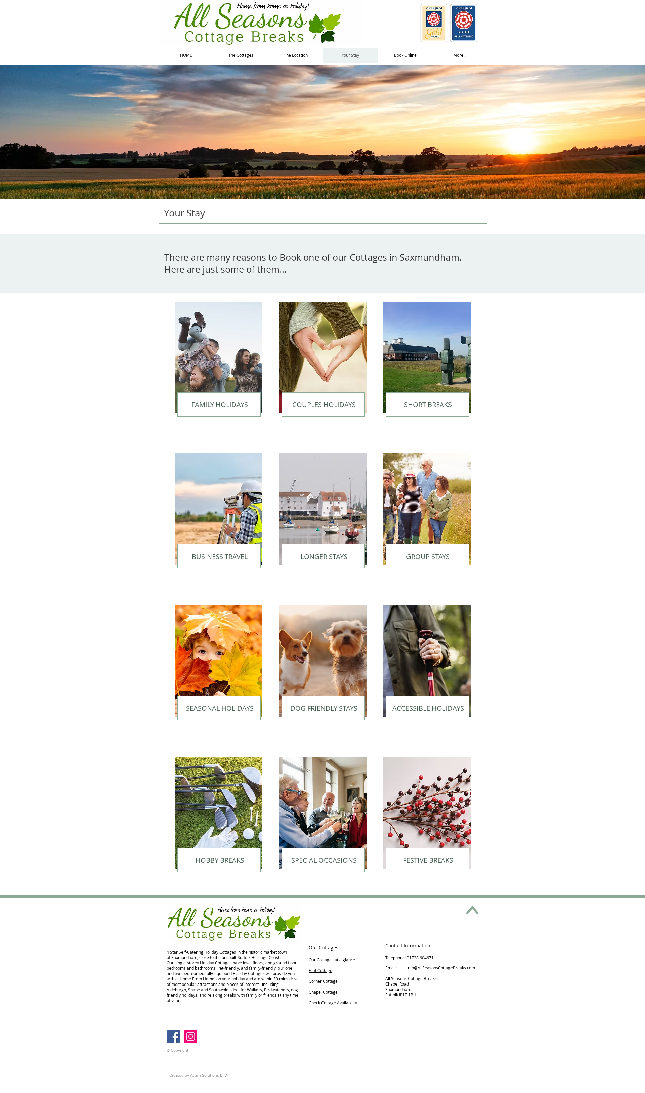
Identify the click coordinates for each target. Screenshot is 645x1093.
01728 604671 (420, 957)
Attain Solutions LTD (208, 1075)
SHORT (416, 404)
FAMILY (202, 404)
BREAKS (440, 404)
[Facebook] (173, 1036)
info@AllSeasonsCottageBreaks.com (441, 967)
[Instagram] (190, 1036)
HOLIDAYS (231, 404)
